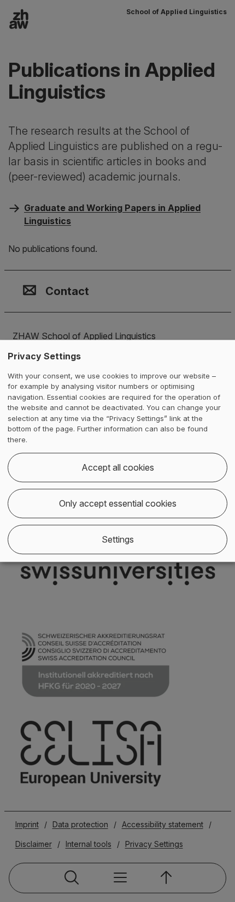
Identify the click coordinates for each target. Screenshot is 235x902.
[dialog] (117, 451)
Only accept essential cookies (118, 503)
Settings (118, 539)
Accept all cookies (117, 467)
